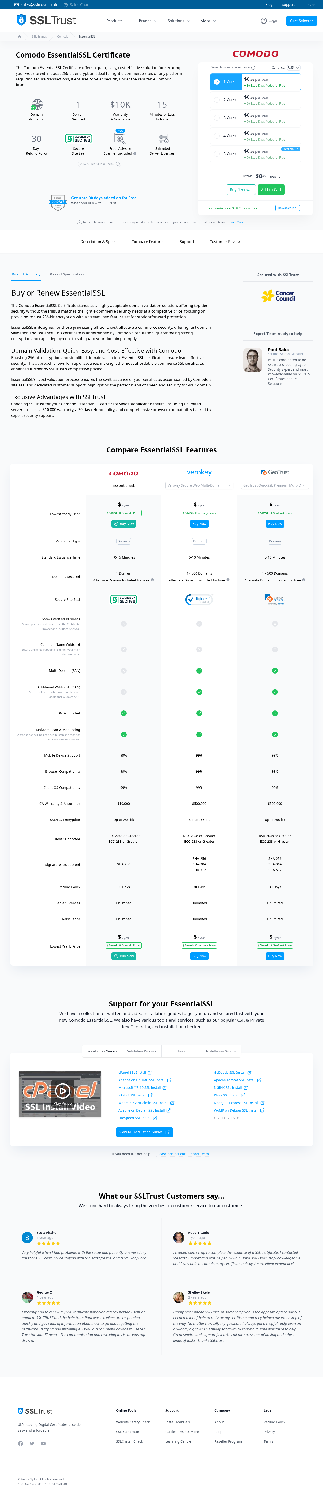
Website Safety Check (133, 1422)
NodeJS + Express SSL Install (236, 1102)
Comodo (62, 37)
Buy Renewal (241, 189)
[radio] (255, 82)
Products (114, 20)
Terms (268, 1441)
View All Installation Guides (141, 1132)
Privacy (269, 1431)
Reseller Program (228, 1441)
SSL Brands (39, 37)
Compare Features (148, 241)
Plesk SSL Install (226, 1095)
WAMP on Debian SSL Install (236, 1110)
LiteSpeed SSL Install (134, 1118)
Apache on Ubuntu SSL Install (142, 1080)
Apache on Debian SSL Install (141, 1110)
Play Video (62, 1103)
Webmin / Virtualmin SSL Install (143, 1102)
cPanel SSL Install (132, 1072)
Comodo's (124, 333)
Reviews (226, 241)
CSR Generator (127, 1431)
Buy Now (127, 523)
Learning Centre (178, 1441)
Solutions (176, 20)
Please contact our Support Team (183, 1154)
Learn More (236, 222)
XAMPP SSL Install (132, 1095)
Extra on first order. (286, 31)
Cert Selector (301, 20)
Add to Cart (271, 189)
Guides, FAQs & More (182, 1431)
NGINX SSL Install (228, 1087)
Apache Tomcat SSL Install (234, 1080)
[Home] (20, 37)
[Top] (66, 241)
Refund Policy (274, 1422)
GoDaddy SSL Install (230, 1072)
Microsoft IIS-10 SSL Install (139, 1087)
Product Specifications (67, 274)
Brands (145, 20)
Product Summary (26, 274)
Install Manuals (177, 1422)
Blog (268, 4)
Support (288, 4)
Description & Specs (98, 241)
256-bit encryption (58, 316)
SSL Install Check (129, 1441)
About (219, 1422)
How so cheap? (287, 208)
